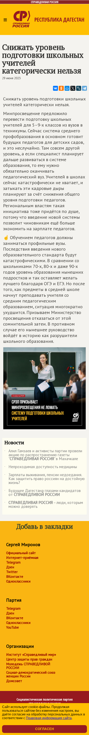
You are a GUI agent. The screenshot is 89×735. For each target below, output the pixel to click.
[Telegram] (84, 88)
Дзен (10, 567)
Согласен (44, 729)
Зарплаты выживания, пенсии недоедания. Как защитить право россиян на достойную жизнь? (44, 479)
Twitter (12, 572)
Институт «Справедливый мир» (31, 654)
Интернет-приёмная (22, 557)
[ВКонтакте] (55, 88)
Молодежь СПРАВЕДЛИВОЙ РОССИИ (28, 666)
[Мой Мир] (67, 88)
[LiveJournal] (78, 88)
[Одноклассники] (61, 88)
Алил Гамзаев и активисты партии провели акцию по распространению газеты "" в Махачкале (43, 455)
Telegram (13, 562)
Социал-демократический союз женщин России (30, 674)
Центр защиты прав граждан (29, 659)
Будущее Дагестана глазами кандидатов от (42, 493)
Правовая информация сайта (49, 718)
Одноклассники (18, 581)
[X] (72, 88)
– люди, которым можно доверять (43, 505)
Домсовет (14, 681)
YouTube (12, 627)
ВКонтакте (14, 576)
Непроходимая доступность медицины (40, 467)
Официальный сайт (21, 553)
